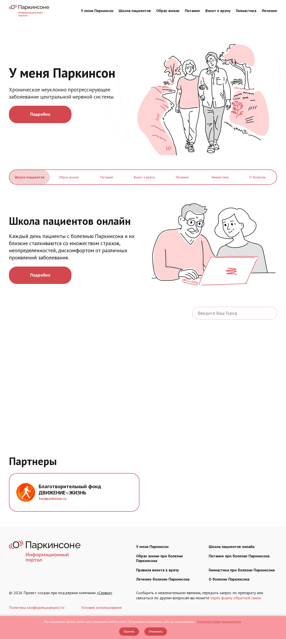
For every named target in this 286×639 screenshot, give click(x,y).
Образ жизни (167, 11)
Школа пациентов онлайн (231, 546)
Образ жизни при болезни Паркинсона (159, 558)
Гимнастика (246, 11)
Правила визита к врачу (157, 570)
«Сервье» (104, 592)
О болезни (258, 177)
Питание (192, 11)
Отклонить (155, 631)
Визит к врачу (218, 11)
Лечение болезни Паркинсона (162, 579)
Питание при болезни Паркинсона (239, 555)
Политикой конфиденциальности (219, 622)
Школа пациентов (135, 11)
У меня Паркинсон (97, 11)
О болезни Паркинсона (229, 579)
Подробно (40, 114)
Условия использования (101, 607)
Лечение (269, 11)
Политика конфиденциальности (36, 607)
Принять (129, 631)
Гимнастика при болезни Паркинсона (242, 570)
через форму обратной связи (235, 597)
